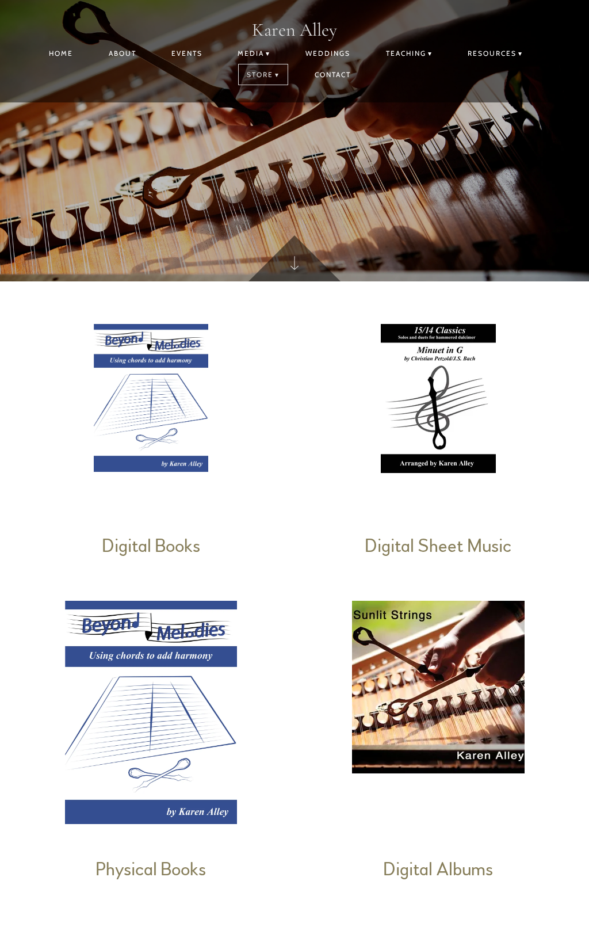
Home (61, 53)
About (122, 53)
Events (186, 53)
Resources (492, 53)
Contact (333, 74)
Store (260, 74)
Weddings (327, 53)
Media (251, 53)
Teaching (406, 53)
